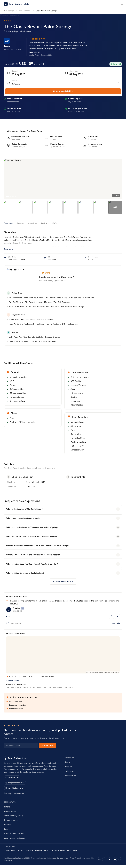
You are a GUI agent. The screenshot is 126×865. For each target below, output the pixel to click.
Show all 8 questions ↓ (63, 581)
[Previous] (111, 616)
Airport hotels (10, 811)
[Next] (117, 616)
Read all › (116, 623)
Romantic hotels (11, 820)
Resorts (27, 11)
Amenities (32, 223)
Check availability (63, 91)
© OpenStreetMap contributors (109, 672)
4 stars (19, 11)
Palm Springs (9, 11)
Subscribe (47, 745)
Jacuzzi (7, 829)
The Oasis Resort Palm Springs (38, 26)
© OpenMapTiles (92, 672)
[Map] (63, 654)
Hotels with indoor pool (14, 833)
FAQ (54, 223)
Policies (44, 223)
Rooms (20, 223)
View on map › (12, 680)
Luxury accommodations (14, 838)
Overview (8, 223)
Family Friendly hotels (13, 815)
